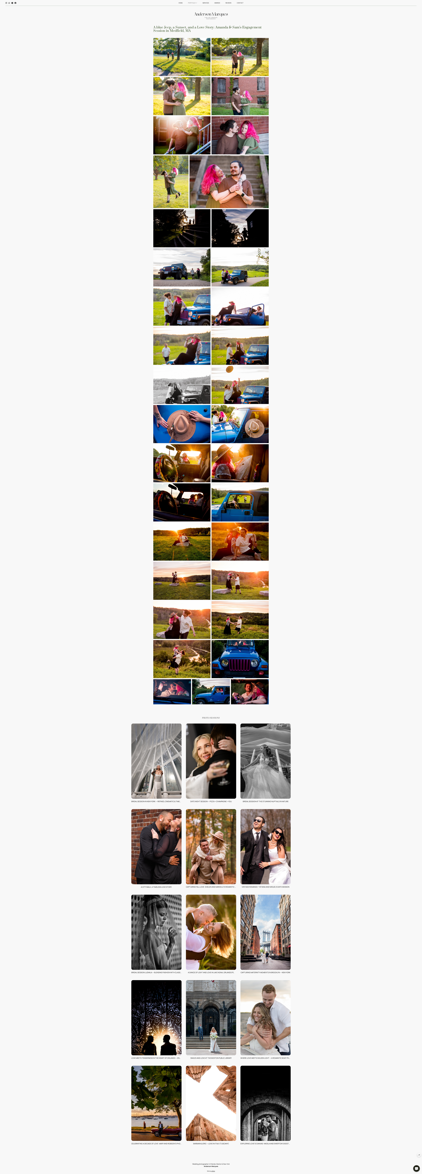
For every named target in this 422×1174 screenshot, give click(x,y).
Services (206, 3)
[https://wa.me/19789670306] (9, 3)
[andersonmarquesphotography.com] (211, 15)
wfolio (213, 1171)
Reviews (228, 3)
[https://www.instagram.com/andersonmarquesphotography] (6, 3)
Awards (217, 3)
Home (181, 3)
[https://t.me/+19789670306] (12, 3)
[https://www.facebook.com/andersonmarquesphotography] (15, 3)
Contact (240, 3)
